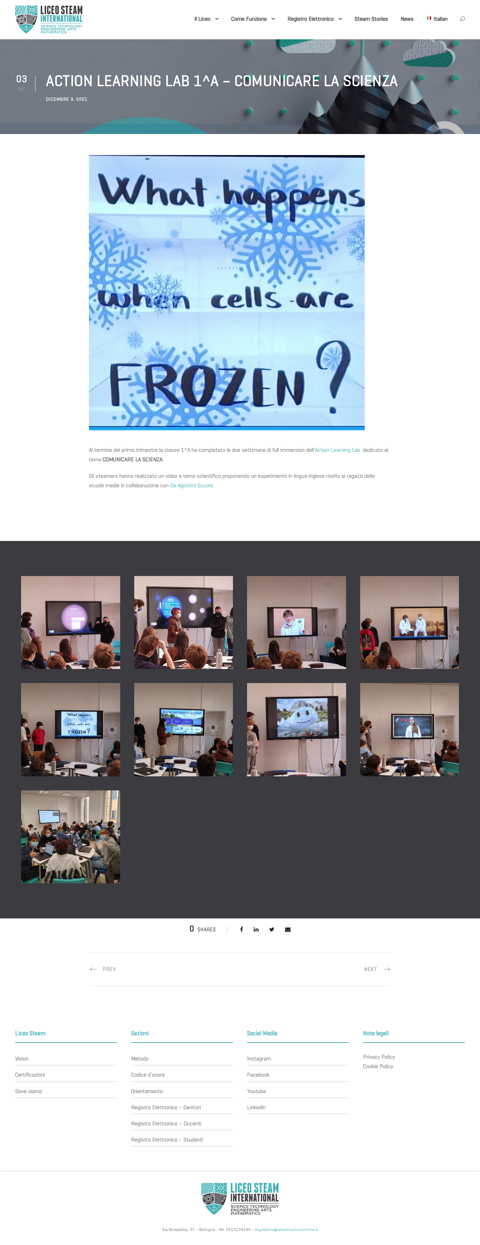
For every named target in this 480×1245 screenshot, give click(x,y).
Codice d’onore (148, 1074)
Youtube (256, 1091)
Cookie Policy (378, 1066)
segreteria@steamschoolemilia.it (286, 1229)
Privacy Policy (379, 1056)
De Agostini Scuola (191, 485)
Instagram (259, 1058)
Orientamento (147, 1091)
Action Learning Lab (338, 450)
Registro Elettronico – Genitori (166, 1107)
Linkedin (256, 1107)
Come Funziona (249, 18)
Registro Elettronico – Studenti (167, 1139)
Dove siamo (28, 1091)
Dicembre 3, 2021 (66, 99)
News (407, 18)
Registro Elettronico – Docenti (166, 1123)
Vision (21, 1058)
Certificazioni (30, 1074)
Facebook (258, 1074)
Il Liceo (202, 18)
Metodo (140, 1058)
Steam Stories (371, 18)
